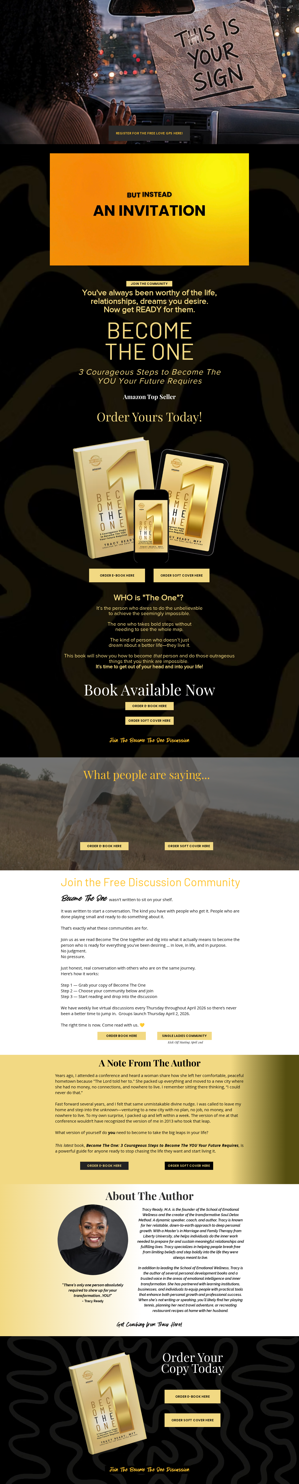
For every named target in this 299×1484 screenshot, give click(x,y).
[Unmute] (62, 260)
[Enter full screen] (243, 260)
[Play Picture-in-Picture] (236, 260)
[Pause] (55, 260)
